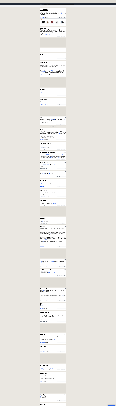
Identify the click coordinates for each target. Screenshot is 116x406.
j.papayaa (43, 95)
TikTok (45, 147)
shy (64, 119)
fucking (45, 64)
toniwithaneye (44, 196)
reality (58, 192)
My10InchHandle (43, 17)
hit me (43, 221)
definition (50, 64)
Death (52, 70)
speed (61, 336)
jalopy (40, 308)
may (62, 29)
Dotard (41, 204)
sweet (49, 34)
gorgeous (46, 34)
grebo (40, 139)
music (63, 130)
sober (43, 192)
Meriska (44, 50)
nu (44, 138)
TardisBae (43, 222)
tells (45, 181)
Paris (50, 263)
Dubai (49, 165)
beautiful (52, 121)
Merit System (48, 49)
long (50, 233)
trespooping (41, 369)
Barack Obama (43, 244)
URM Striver (43, 246)
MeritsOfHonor (42, 49)
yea (42, 34)
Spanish (52, 119)
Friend (41, 183)
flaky (50, 375)
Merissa (54, 49)
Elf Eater (43, 176)
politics (46, 239)
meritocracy (57, 49)
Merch (64, 17)
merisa (60, 49)
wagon (47, 154)
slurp (57, 100)
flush (50, 368)
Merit (45, 49)
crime (58, 68)
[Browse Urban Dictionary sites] (42, 4)
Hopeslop (41, 351)
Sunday (46, 15)
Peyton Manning (47, 297)
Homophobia (43, 71)
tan (54, 119)
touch (55, 192)
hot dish (41, 400)
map (41, 181)
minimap (41, 186)
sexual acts (54, 55)
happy (48, 194)
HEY (41, 94)
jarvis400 (43, 58)
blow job (61, 13)
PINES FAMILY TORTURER (46, 148)
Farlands (47, 147)
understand (42, 173)
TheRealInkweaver (45, 369)
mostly (44, 181)
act (54, 336)
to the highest (50, 173)
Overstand (41, 176)
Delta (41, 261)
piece (49, 272)
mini (48, 154)
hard (41, 262)
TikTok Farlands (41, 148)
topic (44, 173)
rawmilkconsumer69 (44, 351)
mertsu (41, 58)
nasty (52, 368)
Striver (41, 246)
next (50, 366)
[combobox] (59, 4)
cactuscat (43, 139)
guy (43, 233)
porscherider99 (44, 104)
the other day (47, 121)
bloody (48, 138)
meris (51, 49)
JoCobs (43, 381)
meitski (41, 50)
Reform (48, 164)
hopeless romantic (42, 92)
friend (61, 32)
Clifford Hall (43, 400)
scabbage (41, 381)
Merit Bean (41, 104)
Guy (46, 100)
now (46, 165)
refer (54, 164)
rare (43, 348)
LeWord (43, 186)
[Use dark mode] (75, 4)
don (41, 74)
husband (50, 12)
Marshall (53, 237)
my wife (48, 15)
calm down (54, 203)
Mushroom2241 (45, 275)
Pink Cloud (41, 196)
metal (45, 138)
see (53, 366)
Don (41, 376)
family (62, 154)
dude (51, 194)
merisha (41, 95)
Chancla (41, 222)
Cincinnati (63, 295)
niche (42, 271)
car (42, 305)
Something (41, 11)
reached (42, 147)
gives (50, 15)
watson (42, 308)
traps (63, 336)
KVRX (45, 158)
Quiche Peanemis (41, 275)
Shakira (52, 165)
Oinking (41, 342)
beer (51, 318)
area (43, 375)
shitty (41, 305)
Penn (43, 241)
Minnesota (41, 396)
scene (45, 131)
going (44, 203)
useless (49, 55)
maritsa (62, 49)
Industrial (51, 157)
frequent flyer (52, 261)
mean (59, 133)
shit (50, 74)
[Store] (74, 4)
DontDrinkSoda (43, 342)
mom (42, 221)
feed (52, 396)
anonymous (43, 204)
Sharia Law (44, 164)
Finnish (41, 55)
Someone (42, 368)
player (43, 290)
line (52, 156)
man (55, 100)
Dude (41, 121)
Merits (41, 17)
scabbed (42, 375)
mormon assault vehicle (42, 158)
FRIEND (46, 94)
